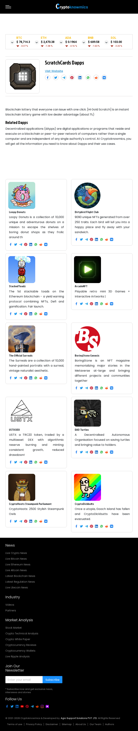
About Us (80, 724)
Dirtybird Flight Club (87, 212)
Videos (9, 605)
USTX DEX (14, 430)
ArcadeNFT (81, 286)
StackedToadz (17, 286)
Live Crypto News (16, 553)
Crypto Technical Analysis (21, 633)
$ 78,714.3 (23, 42)
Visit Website (54, 71)
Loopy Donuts (17, 212)
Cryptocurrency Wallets (20, 651)
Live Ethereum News (17, 564)
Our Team (95, 724)
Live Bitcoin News (16, 559)
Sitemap (67, 724)
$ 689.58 (93, 42)
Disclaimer (52, 724)
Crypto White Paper (17, 639)
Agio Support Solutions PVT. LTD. (79, 718)
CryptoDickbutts (84, 504)
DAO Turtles (82, 430)
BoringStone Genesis (87, 355)
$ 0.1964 (71, 42)
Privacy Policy (34, 724)
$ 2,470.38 (47, 42)
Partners (10, 610)
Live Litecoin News (16, 587)
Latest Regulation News (20, 582)
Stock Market (13, 628)
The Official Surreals (21, 355)
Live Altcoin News (16, 570)
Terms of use (14, 724)
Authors (109, 724)
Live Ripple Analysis (17, 656)
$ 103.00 (116, 42)
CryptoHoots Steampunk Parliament (30, 504)
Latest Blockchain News (20, 576)
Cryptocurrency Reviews (20, 645)
